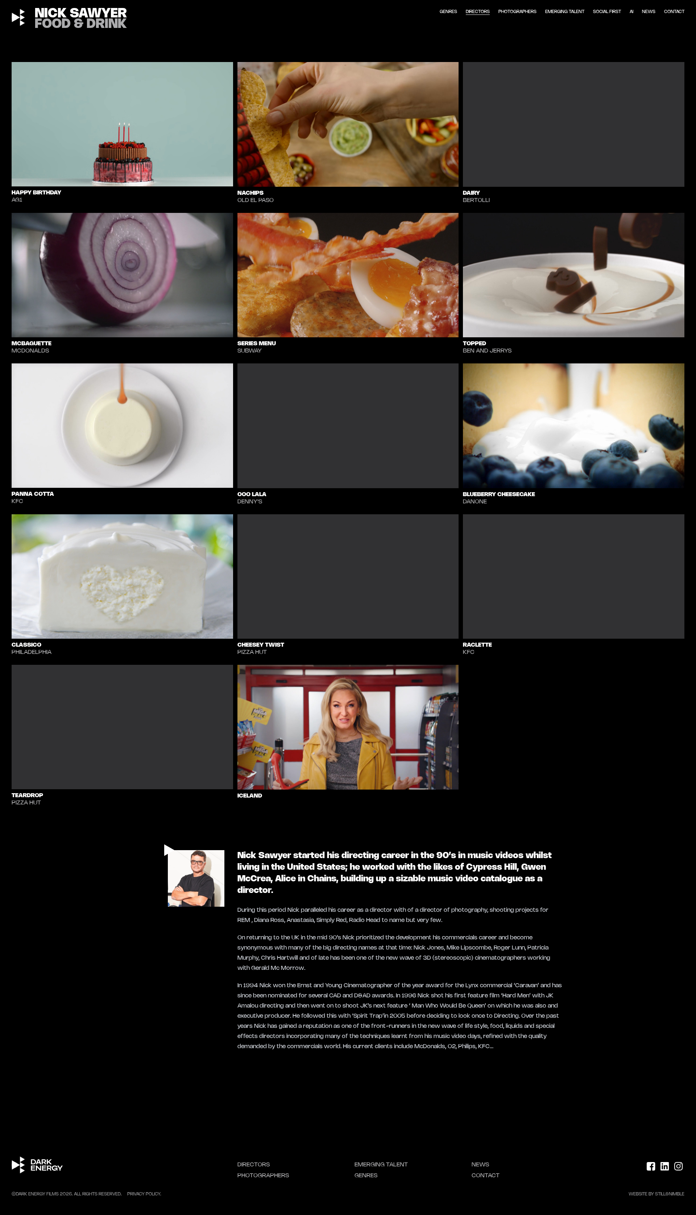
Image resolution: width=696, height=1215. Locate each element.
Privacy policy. (144, 1194)
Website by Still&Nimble (656, 1194)
